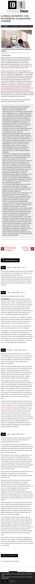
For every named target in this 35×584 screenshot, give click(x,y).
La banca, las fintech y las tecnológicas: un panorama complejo (15, 18)
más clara (6, 78)
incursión (27, 76)
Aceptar (5, 581)
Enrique (17, 11)
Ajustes (12, 581)
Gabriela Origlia (5, 57)
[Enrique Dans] (17, 5)
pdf (27, 67)
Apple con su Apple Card (18, 84)
